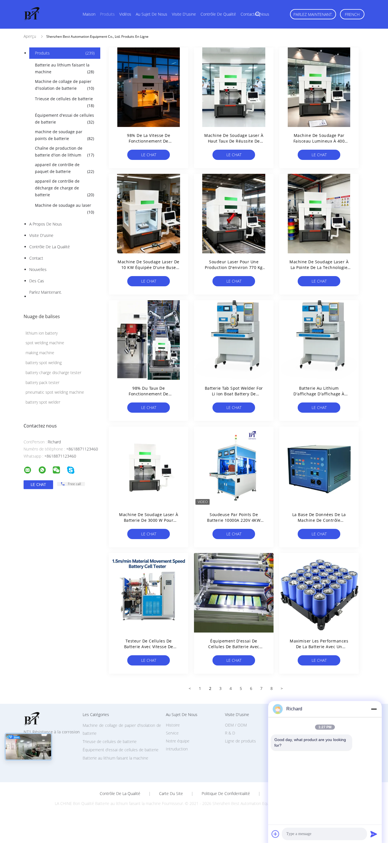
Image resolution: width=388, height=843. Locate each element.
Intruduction (177, 749)
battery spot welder (43, 402)
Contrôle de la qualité (49, 246)
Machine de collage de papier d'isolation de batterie (64, 85)
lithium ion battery (42, 333)
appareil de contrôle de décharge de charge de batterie (64, 187)
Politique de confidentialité (226, 794)
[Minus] (373, 709)
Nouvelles (38, 269)
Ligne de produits (240, 741)
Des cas (36, 280)
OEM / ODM (236, 725)
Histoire (173, 725)
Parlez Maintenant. (313, 14)
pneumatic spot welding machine (55, 392)
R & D (230, 733)
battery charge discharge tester (53, 372)
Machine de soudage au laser (64, 209)
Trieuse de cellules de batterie (64, 102)
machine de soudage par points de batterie (64, 135)
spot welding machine (45, 342)
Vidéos (125, 14)
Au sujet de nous (151, 14)
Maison (89, 14)
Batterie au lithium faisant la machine (64, 68)
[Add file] (275, 834)
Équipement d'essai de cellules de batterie (64, 118)
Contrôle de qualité (218, 14)
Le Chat (148, 154)
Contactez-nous (255, 14)
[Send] (373, 834)
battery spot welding (44, 362)
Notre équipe (177, 741)
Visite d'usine (184, 14)
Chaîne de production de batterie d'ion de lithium (64, 151)
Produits (107, 14)
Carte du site (171, 794)
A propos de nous (45, 224)
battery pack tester (42, 382)
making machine (40, 352)
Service (172, 733)
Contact (36, 258)
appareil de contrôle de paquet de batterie (64, 168)
